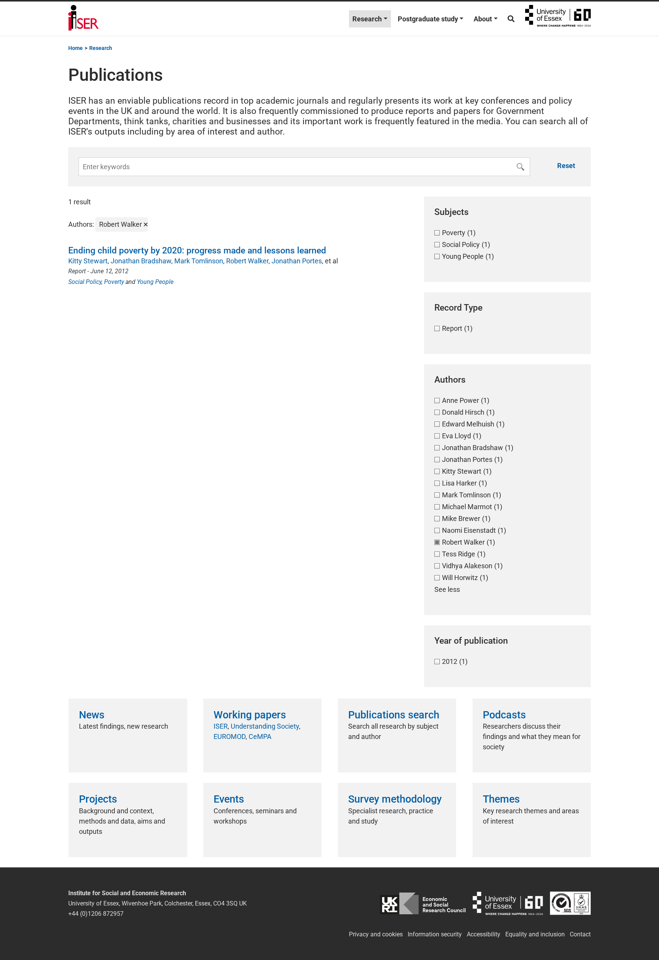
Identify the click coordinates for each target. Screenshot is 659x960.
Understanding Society (265, 726)
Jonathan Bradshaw (141, 261)
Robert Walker (247, 261)
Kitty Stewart (88, 261)
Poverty (114, 281)
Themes (501, 799)
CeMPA (260, 736)
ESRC (423, 903)
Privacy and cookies (376, 934)
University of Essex (558, 18)
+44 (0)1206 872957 (96, 913)
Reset (566, 166)
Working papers (250, 715)
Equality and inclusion (535, 934)
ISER (221, 726)
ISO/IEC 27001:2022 (570, 903)
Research (367, 19)
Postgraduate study (428, 19)
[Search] (511, 19)
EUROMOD (230, 736)
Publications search (393, 715)
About (483, 19)
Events (229, 799)
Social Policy (84, 281)
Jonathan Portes (297, 261)
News (91, 715)
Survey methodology (395, 799)
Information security (435, 934)
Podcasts (504, 715)
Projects (98, 799)
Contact (580, 934)
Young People (155, 281)
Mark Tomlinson (198, 261)
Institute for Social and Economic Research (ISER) (83, 18)
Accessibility (483, 934)
